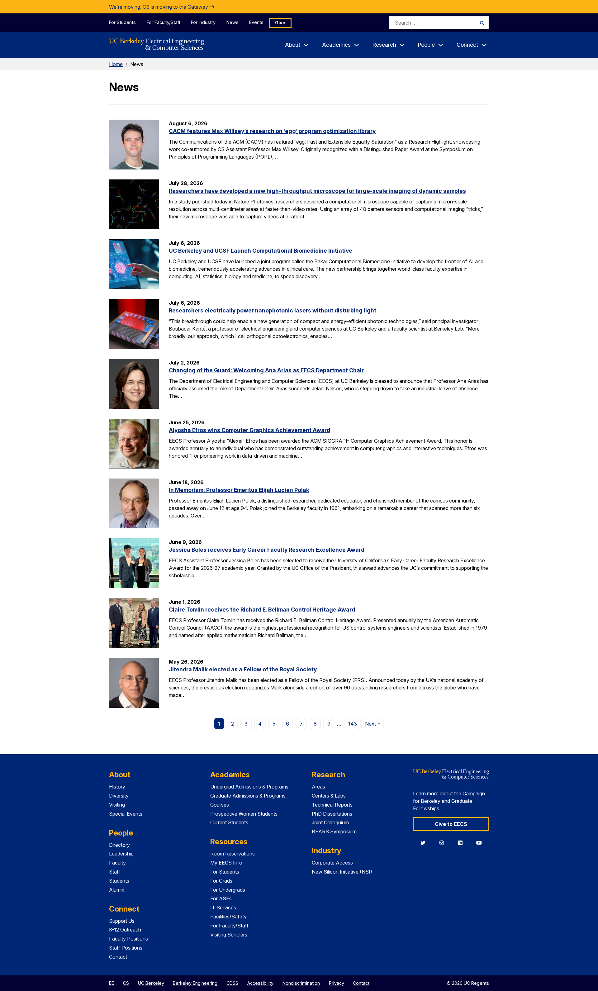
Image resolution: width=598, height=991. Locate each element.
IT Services (223, 907)
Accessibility (260, 983)
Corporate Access (332, 863)
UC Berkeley (151, 983)
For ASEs (221, 898)
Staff (114, 872)
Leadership (121, 853)
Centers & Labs (329, 796)
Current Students (229, 822)
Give (280, 22)
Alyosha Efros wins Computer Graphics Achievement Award (249, 430)
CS (126, 983)
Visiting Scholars (228, 934)
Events (256, 22)
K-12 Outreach (125, 930)
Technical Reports (332, 805)
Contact (118, 957)
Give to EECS (451, 824)
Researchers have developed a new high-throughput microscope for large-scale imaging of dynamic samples (317, 191)
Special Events (125, 814)
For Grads (221, 881)
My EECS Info (226, 863)
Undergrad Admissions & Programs (249, 787)
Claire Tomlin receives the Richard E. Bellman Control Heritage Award (262, 609)
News (232, 22)
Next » (374, 723)
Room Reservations (232, 853)
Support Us (122, 921)
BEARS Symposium (334, 831)
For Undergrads (227, 890)
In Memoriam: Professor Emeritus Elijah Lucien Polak (239, 490)
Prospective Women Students (244, 814)
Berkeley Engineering (195, 983)
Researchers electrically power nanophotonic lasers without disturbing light (272, 310)
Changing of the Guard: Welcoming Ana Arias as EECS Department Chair (266, 370)
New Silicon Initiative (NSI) (342, 872)
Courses (219, 805)
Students (119, 881)
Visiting (117, 805)
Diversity (119, 796)
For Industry (203, 22)
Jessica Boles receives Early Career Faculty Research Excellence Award (266, 549)
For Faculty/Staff (163, 22)
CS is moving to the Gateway (176, 7)
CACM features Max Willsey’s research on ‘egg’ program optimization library (272, 131)
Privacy (336, 983)
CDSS (232, 983)
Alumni (116, 890)
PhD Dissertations (332, 814)
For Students (122, 22)
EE (111, 983)
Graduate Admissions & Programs (248, 796)
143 (352, 724)
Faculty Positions (128, 939)
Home (116, 64)
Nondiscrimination (301, 983)
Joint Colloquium (330, 822)
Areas (318, 787)
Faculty (117, 863)
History (117, 787)
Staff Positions (125, 948)
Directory (119, 845)
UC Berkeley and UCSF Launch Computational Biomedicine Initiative (260, 250)
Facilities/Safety (228, 916)
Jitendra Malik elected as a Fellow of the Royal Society (243, 669)
